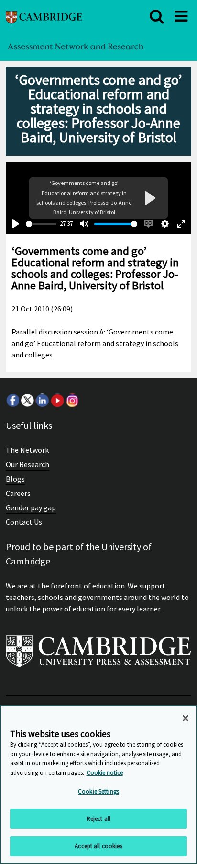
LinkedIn (42, 400)
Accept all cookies (98, 846)
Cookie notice (105, 773)
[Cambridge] (44, 16)
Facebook (12, 400)
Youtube (57, 400)
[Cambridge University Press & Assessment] (98, 655)
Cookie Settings (98, 791)
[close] (156, 16)
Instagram (71, 400)
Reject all (98, 819)
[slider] (41, 224)
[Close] (185, 718)
